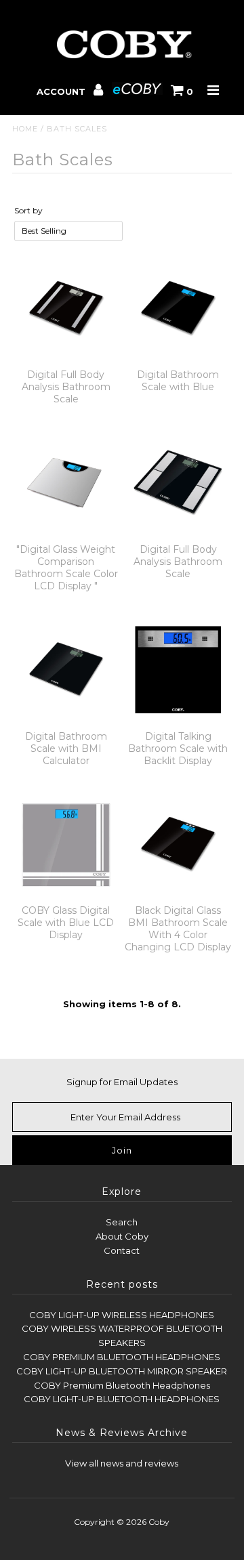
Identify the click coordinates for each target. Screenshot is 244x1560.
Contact (122, 1250)
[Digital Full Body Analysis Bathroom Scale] (66, 308)
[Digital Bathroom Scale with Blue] (178, 308)
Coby (158, 1522)
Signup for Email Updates (122, 1081)
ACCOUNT (62, 91)
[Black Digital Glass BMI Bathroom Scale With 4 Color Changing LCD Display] (178, 844)
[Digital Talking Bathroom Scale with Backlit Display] (178, 669)
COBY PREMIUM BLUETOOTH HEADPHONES (121, 1356)
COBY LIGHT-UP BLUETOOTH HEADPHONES (122, 1398)
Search (122, 1222)
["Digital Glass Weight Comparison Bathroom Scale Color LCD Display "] (66, 482)
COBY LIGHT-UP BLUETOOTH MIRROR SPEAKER (121, 1371)
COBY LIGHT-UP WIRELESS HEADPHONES (121, 1314)
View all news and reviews (121, 1463)
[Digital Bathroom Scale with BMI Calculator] (66, 669)
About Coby (122, 1236)
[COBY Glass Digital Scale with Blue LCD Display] (66, 844)
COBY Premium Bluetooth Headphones (122, 1385)
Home (25, 128)
